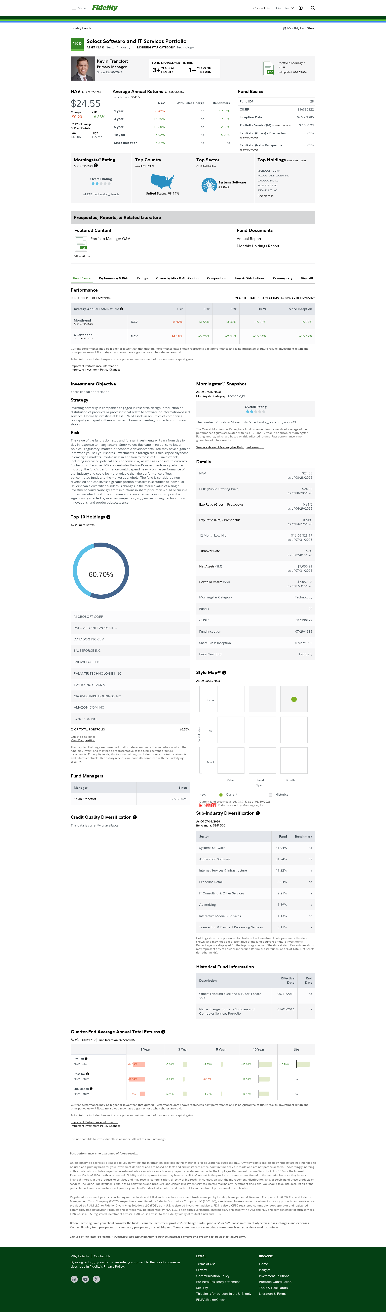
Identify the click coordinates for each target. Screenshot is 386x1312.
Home (263, 1264)
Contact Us (261, 8)
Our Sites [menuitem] (283, 8)
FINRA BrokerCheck (210, 1299)
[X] (96, 1279)
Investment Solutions (274, 1276)
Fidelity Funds (81, 28)
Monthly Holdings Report (258, 246)
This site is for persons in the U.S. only (223, 1293)
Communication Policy (212, 1276)
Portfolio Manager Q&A (291, 65)
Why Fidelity (80, 1256)
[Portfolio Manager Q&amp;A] (268, 68)
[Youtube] (85, 1279)
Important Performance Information (94, 366)
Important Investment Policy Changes (95, 369)
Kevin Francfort (112, 61)
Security (202, 1287)
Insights (264, 1270)
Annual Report (249, 238)
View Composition (83, 740)
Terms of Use (206, 1264)
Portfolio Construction (275, 1281)
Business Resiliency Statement (218, 1281)
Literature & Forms (272, 1293)
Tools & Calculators (273, 1287)
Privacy (201, 1270)
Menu (82, 8)
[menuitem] (79, 8)
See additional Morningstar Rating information (230, 447)
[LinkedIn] (74, 1279)
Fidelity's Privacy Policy (107, 1266)
